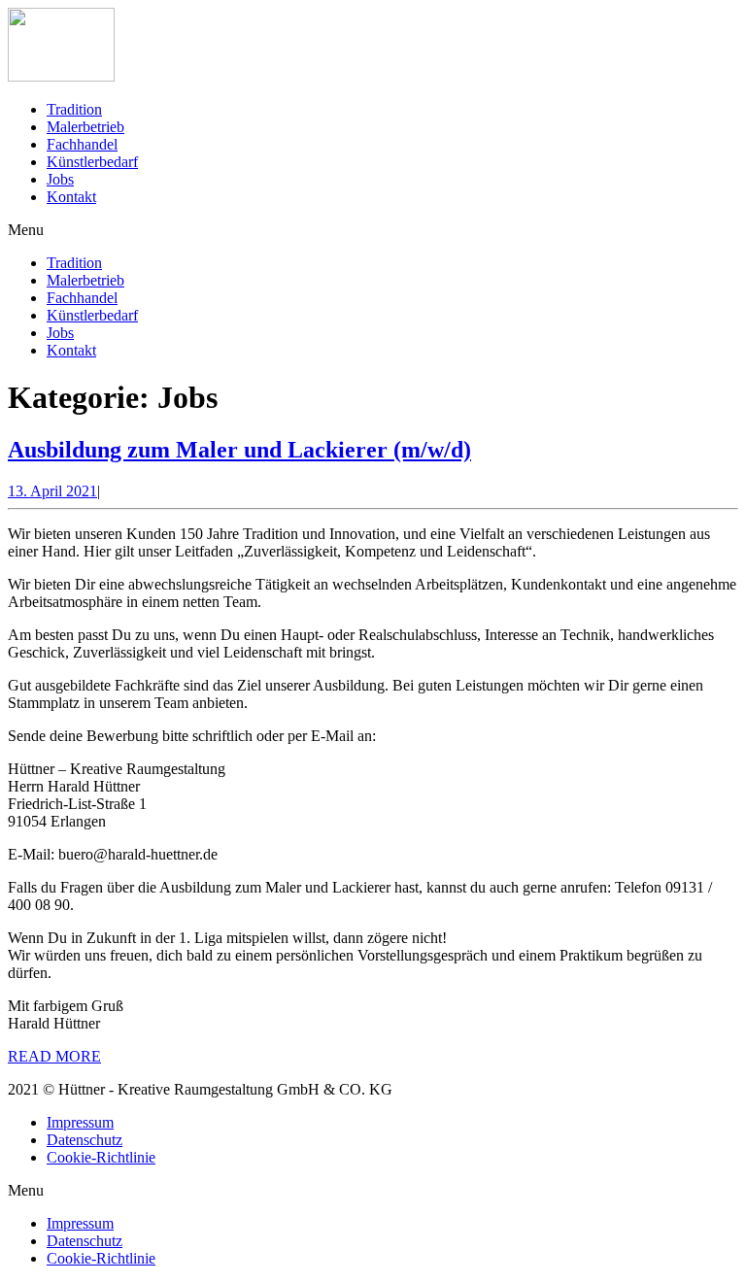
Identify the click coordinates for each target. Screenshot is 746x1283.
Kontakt (71, 196)
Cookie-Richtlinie (101, 1157)
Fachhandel (82, 144)
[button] (373, 230)
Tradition (74, 109)
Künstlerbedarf (92, 161)
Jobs (60, 179)
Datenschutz (84, 1139)
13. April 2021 (52, 491)
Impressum (80, 1122)
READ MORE (54, 1056)
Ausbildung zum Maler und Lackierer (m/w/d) (239, 449)
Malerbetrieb (85, 126)
